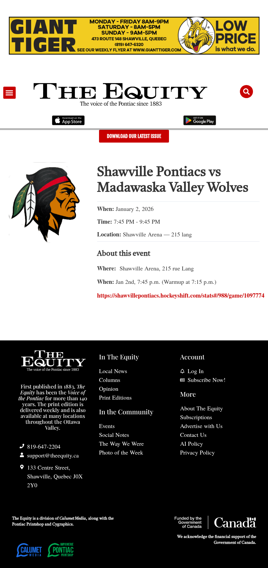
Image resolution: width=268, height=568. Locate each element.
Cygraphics (62, 524)
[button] (9, 93)
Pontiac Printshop (28, 524)
